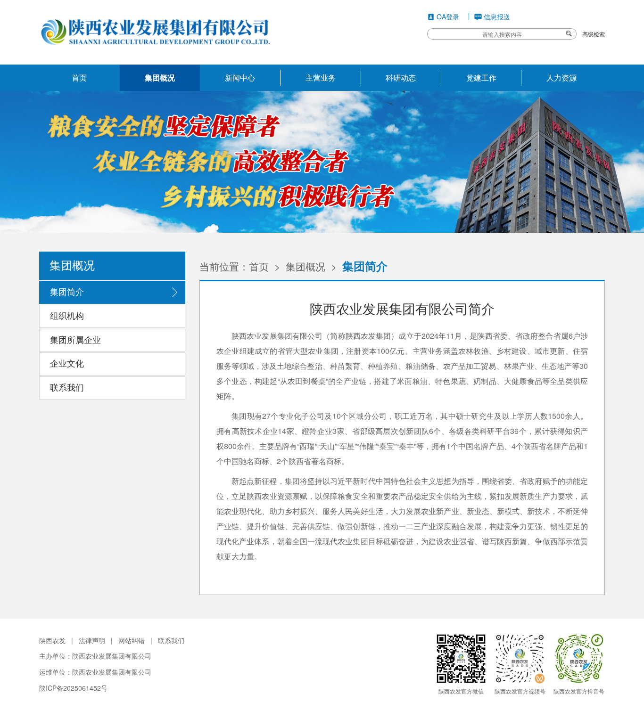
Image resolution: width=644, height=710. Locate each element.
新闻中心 (240, 77)
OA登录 (448, 16)
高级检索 (593, 34)
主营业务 (320, 77)
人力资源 (561, 77)
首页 (79, 77)
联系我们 (171, 640)
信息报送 (497, 16)
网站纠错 (131, 640)
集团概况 (160, 77)
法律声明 (92, 640)
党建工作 (481, 77)
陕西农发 (52, 640)
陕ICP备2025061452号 (73, 688)
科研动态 (401, 77)
